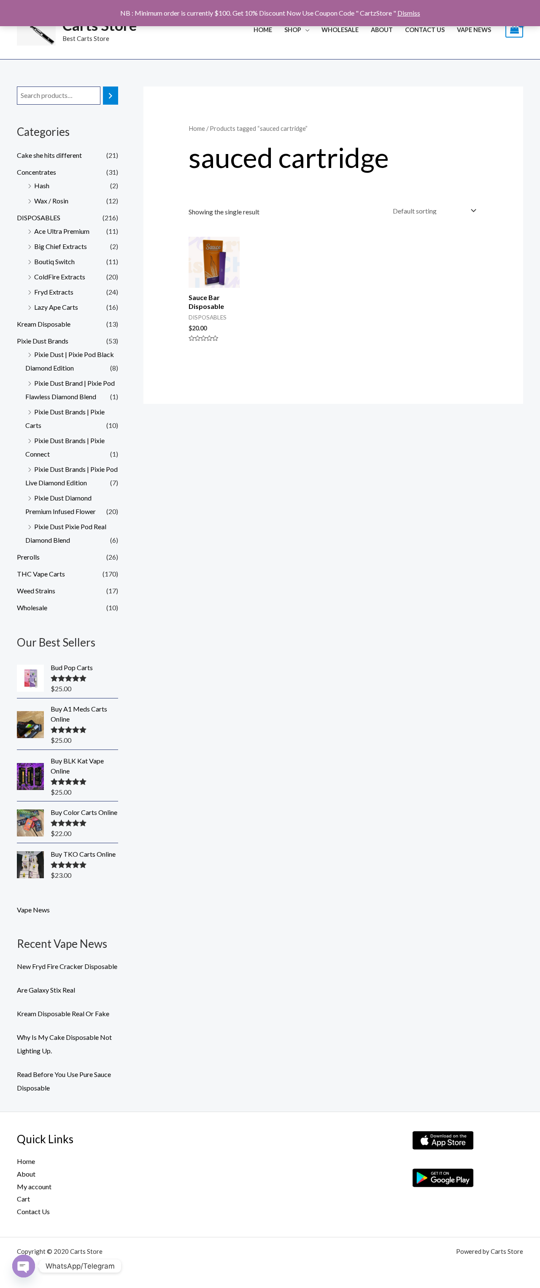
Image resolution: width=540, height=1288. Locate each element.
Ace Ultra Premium (61, 231)
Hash (41, 185)
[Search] (110, 96)
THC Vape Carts (41, 574)
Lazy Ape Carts (56, 307)
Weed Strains (36, 591)
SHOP (292, 29)
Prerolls (28, 557)
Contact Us (425, 29)
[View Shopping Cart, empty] (514, 30)
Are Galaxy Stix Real (46, 990)
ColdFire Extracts (59, 277)
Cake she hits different (49, 155)
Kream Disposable (43, 324)
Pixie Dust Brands (42, 341)
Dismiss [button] (408, 13)
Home (263, 29)
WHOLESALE (340, 29)
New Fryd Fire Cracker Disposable (67, 966)
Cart (23, 1199)
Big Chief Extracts (60, 246)
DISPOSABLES (38, 218)
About (382, 29)
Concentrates (36, 172)
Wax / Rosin (51, 201)
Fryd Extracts (53, 292)
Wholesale (32, 607)
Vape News (474, 29)
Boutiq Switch (54, 261)
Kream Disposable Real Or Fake (63, 1013)
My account (34, 1186)
